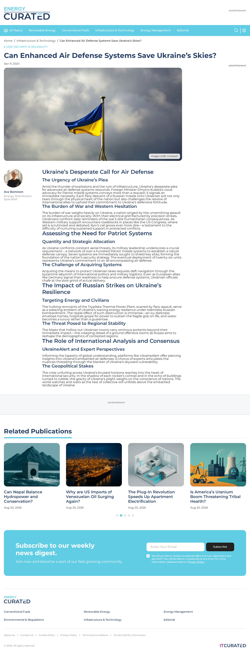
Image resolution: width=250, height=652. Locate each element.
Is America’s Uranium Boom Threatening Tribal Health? (215, 497)
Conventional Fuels (75, 30)
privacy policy (196, 561)
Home (8, 40)
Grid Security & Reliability (27, 47)
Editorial (183, 30)
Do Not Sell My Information (130, 635)
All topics (15, 30)
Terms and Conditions (95, 635)
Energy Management (156, 30)
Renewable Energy (42, 30)
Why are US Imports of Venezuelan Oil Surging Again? (90, 497)
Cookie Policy (47, 635)
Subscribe (220, 546)
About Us (9, 635)
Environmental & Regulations (24, 619)
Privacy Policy (68, 635)
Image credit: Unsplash (164, 156)
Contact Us (26, 635)
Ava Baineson (13, 192)
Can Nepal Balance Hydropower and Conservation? (23, 497)
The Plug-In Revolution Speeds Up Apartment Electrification (151, 497)
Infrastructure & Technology (114, 30)
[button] (117, 515)
